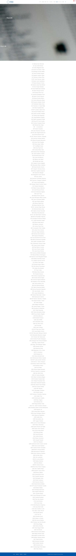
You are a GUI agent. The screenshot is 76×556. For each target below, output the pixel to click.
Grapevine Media (60, 554)
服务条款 (17, 554)
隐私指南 (21, 554)
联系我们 (25, 554)
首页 (14, 554)
